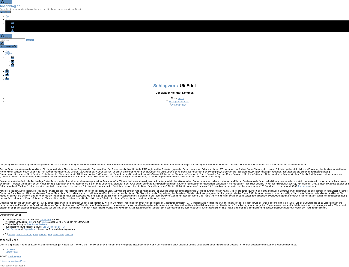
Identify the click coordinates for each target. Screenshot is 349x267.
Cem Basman (12, 229)
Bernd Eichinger (24, 234)
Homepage (45, 219)
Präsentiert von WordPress (13, 261)
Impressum (10, 249)
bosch (181, 98)
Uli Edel (69, 234)
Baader (11, 234)
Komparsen (303, 186)
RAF (50, 234)
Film (30, 222)
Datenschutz (11, 252)
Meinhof (42, 234)
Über (7, 17)
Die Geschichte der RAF (54, 227)
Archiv (8, 19)
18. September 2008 (179, 101)
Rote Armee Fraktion (37, 224)
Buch (44, 222)
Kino (35, 234)
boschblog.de (10, 6)
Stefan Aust (58, 234)
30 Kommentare (178, 105)
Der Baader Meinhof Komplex (175, 92)
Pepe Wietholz (30, 229)
